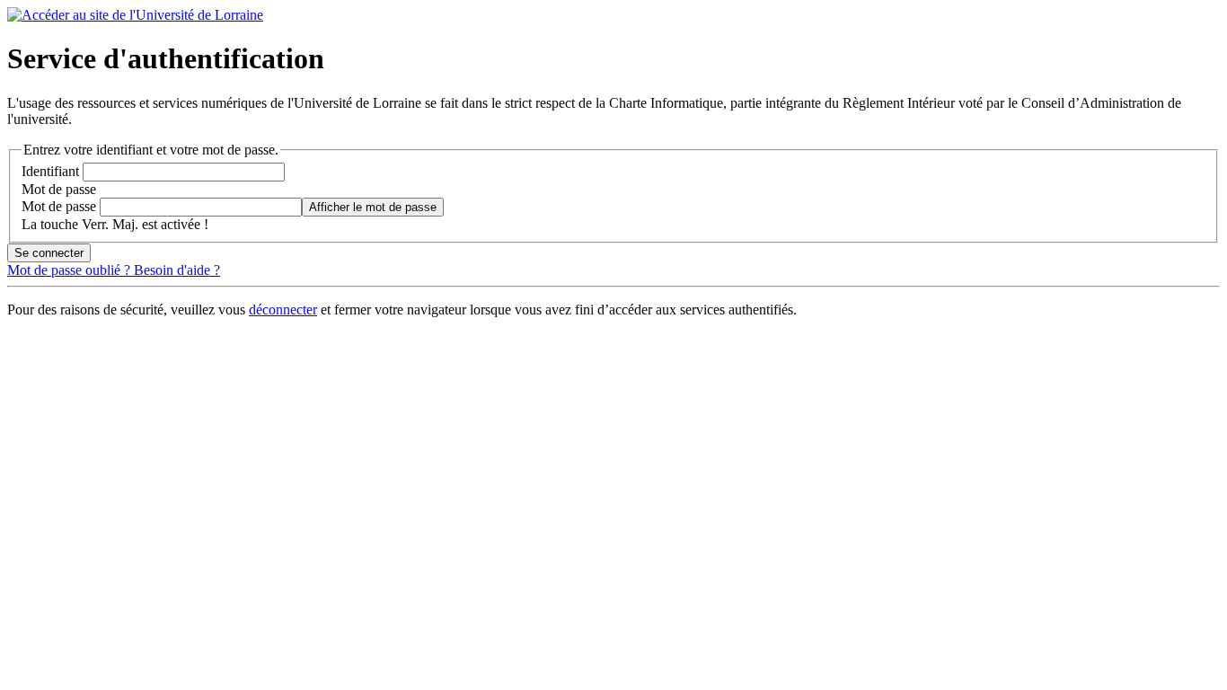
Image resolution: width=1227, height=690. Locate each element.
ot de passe (59, 189)
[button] (373, 207)
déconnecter (283, 309)
